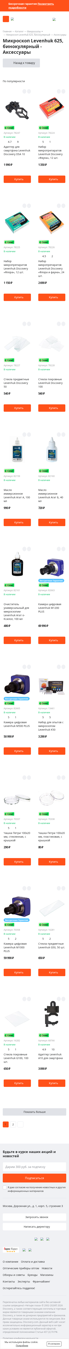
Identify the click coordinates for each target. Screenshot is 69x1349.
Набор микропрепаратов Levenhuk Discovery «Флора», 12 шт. (16, 266)
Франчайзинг (41, 1281)
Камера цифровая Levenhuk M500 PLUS (17, 724)
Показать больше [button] (35, 1112)
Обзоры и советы (14, 1275)
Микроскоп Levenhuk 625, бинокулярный (28, 34)
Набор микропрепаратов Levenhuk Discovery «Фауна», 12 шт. (50, 152)
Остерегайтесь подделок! (19, 1288)
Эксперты (24, 1281)
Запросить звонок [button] (36, 1217)
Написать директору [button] (36, 1226)
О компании (10, 1261)
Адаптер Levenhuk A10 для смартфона (50, 1056)
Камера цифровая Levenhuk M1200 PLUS (49, 607)
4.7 (10, 142)
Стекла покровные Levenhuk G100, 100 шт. (16, 1058)
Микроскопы (34, 31)
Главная (7, 31)
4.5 (44, 256)
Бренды (33, 1275)
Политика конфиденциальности (20, 1338)
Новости (47, 1268)
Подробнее (22, 1345)
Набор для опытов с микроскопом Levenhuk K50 (50, 725)
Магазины (46, 1275)
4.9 (44, 1049)
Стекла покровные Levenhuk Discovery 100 (50, 382)
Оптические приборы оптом (21, 1268)
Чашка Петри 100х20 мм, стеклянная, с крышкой (17, 836)
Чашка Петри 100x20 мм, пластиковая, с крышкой (51, 836)
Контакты (9, 1281)
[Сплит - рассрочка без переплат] (9, 128)
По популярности (14, 81)
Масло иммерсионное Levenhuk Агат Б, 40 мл (50, 495)
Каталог (19, 31)
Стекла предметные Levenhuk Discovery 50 (16, 382)
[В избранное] (24, 91)
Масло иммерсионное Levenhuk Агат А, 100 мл (17, 495)
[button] (17, 179)
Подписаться (34, 1178)
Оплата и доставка (33, 1261)
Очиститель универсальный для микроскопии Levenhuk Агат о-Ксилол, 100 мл (16, 611)
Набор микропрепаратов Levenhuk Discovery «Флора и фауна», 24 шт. (51, 268)
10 (53, 1049)
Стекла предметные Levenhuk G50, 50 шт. (51, 945)
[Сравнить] (29, 91)
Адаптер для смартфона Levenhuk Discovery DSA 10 (17, 150)
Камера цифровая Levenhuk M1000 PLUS (15, 947)
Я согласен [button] (54, 1343)
